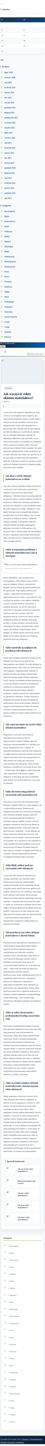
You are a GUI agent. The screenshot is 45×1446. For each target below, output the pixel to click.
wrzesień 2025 (9, 123)
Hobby (7, 236)
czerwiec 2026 (9, 77)
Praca (6, 272)
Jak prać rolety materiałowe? (23, 1206)
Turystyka (8, 312)
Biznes (6, 216)
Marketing (8, 247)
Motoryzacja (9, 257)
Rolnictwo (8, 287)
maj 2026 (8, 82)
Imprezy (7, 241)
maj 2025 (8, 143)
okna (23, 770)
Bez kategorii (9, 211)
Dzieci (6, 226)
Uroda (6, 322)
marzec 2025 (9, 153)
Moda (6, 252)
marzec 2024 (9, 188)
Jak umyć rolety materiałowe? (24, 1218)
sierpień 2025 (9, 128)
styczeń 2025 (9, 163)
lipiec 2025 (8, 133)
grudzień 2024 (9, 168)
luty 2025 (8, 158)
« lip (1, 60)
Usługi (6, 327)
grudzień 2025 (9, 108)
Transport (8, 307)
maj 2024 (8, 178)
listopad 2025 (9, 113)
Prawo (7, 277)
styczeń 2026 (9, 103)
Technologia (9, 302)
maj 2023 (8, 198)
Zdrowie (7, 337)
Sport (6, 297)
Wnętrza (7, 332)
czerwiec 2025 (9, 138)
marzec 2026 (9, 92)
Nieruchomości (10, 261)
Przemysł (8, 282)
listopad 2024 (9, 173)
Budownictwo (9, 221)
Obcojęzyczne (9, 267)
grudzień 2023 (9, 193)
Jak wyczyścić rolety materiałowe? (25, 1170)
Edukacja (8, 231)
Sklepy (7, 292)
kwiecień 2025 (9, 148)
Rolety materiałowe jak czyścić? (26, 1182)
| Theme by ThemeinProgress (31, 1439)
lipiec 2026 (8, 72)
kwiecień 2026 (9, 87)
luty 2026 (8, 98)
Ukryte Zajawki (10, 317)
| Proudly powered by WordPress (12, 1442)
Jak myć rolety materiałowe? (23, 1194)
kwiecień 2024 (9, 183)
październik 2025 (11, 118)
